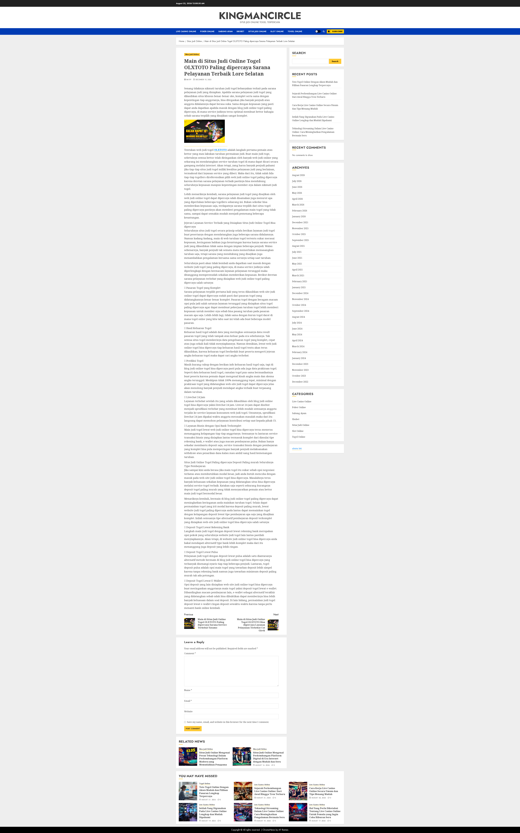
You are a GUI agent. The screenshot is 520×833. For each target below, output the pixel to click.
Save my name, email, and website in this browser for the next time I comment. (228, 722)
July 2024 (297, 322)
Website (188, 711)
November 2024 (300, 299)
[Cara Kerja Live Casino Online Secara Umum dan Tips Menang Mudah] (298, 791)
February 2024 (299, 352)
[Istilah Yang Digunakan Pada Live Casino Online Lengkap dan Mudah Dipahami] (188, 812)
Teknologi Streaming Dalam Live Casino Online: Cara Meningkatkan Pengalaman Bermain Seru (313, 132)
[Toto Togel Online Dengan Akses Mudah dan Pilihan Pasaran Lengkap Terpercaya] (188, 791)
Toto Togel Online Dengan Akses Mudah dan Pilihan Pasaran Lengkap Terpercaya (315, 83)
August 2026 (298, 175)
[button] (323, 31)
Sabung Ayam (225, 31)
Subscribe (337, 31)
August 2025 (298, 246)
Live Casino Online (186, 31)
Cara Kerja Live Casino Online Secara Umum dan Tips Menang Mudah (323, 791)
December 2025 (300, 222)
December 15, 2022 (204, 80)
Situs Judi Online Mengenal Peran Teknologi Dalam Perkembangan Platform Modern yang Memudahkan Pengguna (214, 758)
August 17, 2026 (319, 821)
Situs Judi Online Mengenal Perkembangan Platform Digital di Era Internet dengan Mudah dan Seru (268, 757)
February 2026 (299, 210)
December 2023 (300, 363)
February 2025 (299, 281)
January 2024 (299, 358)
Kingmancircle (260, 16)
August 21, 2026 (209, 800)
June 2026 (297, 187)
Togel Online (295, 31)
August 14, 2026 (262, 765)
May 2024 (297, 334)
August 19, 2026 (209, 821)
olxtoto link (297, 448)
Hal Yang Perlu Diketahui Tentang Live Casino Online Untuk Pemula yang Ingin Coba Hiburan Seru (324, 813)
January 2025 (299, 287)
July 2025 (297, 251)
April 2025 (297, 269)
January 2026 (299, 216)
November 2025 (300, 228)
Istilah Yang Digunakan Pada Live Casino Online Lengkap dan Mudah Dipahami (213, 813)
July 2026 (297, 181)
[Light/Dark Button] (318, 31)
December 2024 (300, 293)
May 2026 (297, 192)
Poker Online (207, 31)
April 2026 (297, 198)
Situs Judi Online (257, 31)
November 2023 (300, 369)
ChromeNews (268, 829)
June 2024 (297, 328)
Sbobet (240, 31)
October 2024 (299, 305)
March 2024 (298, 346)
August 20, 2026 (319, 798)
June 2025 (297, 257)
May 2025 (297, 263)
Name (188, 690)
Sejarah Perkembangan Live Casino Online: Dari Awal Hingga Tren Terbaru (269, 791)
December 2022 (300, 381)
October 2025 (299, 234)
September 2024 (300, 310)
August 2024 (298, 316)
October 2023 (299, 375)
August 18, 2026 (263, 821)
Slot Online (277, 31)
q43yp (188, 80)
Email (188, 700)
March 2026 (298, 204)
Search (299, 52)
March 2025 (298, 275)
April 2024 (297, 340)
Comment (190, 653)
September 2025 (300, 240)
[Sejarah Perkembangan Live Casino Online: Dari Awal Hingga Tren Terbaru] (243, 791)
